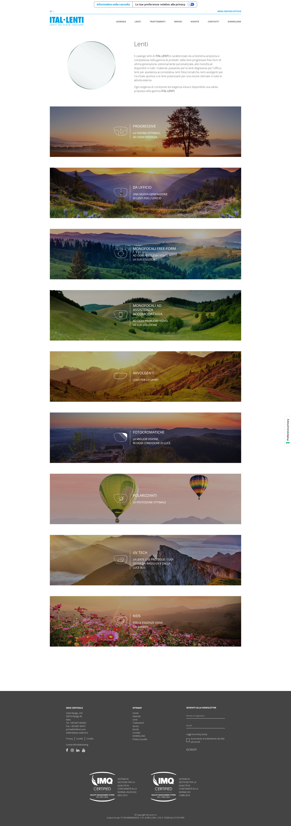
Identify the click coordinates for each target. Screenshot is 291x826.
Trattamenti (138, 722)
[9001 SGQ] (102, 787)
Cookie (79, 738)
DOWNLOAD (139, 735)
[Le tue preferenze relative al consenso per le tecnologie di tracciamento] (288, 431)
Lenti (135, 719)
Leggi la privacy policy (196, 734)
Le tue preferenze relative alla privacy (160, 4)
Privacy (69, 738)
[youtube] (83, 750)
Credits (90, 738)
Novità (136, 729)
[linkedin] (77, 750)
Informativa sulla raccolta (113, 4)
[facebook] (67, 750)
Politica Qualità (140, 739)
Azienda (136, 716)
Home (135, 713)
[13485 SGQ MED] (163, 787)
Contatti (136, 732)
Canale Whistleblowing (77, 744)
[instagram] (72, 750)
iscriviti (191, 749)
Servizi (136, 726)
